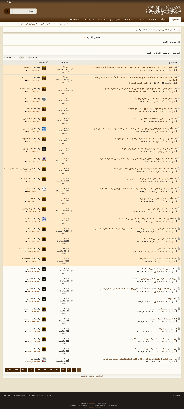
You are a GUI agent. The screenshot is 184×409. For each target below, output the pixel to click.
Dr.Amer (29, 108)
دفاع (162, 121)
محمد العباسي (157, 221)
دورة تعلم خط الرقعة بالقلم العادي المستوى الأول (155, 349)
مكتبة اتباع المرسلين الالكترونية (158, 239)
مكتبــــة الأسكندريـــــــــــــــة (163, 249)
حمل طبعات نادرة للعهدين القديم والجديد (153, 98)
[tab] (176, 53)
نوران (162, 262)
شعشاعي (160, 191)
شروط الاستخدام (19, 395)
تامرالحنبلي (28, 118)
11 (63, 370)
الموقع (163, 19)
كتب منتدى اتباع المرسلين (160, 208)
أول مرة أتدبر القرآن (168, 329)
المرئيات (141, 19)
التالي (9, 370)
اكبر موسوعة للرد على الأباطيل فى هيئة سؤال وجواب (148, 178)
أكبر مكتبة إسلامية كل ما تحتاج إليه (156, 198)
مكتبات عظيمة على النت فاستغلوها (156, 259)
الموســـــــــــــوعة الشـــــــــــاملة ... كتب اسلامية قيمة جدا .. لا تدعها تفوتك (143, 138)
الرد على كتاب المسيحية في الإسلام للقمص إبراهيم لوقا (147, 148)
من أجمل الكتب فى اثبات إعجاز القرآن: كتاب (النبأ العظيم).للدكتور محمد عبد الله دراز (139, 359)
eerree (143, 70)
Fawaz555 (28, 67)
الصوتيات (129, 19)
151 (31, 370)
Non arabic (75, 19)
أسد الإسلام (159, 101)
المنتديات (175, 19)
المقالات (152, 19)
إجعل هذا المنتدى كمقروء (92, 376)
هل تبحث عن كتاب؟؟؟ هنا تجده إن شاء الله (153, 118)
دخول (11, 2)
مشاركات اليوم (45, 24)
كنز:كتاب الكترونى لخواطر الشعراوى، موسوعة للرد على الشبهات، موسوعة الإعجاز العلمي (133, 67)
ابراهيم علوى (27, 208)
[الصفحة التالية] (20, 57)
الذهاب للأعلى (7, 395)
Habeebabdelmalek (138, 83)
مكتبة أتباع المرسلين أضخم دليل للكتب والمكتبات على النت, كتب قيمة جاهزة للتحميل (133, 229)
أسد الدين (159, 141)
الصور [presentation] (148, 53)
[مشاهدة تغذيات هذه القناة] (84, 37)
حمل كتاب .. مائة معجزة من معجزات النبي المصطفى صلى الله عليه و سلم (138, 88)
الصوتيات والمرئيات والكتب (157, 30)
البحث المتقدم (17, 24)
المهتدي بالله (158, 231)
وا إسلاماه (29, 219)
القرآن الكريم (115, 19)
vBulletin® (92, 403)
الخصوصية (31, 395)
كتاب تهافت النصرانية (167, 298)
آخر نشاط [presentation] (166, 53)
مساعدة (48, 395)
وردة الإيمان (28, 128)
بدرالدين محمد (26, 77)
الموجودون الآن (31, 24)
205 (16, 370)
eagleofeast (27, 138)
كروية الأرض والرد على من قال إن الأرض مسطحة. (155, 278)
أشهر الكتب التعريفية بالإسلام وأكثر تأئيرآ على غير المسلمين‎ (145, 219)
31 (51, 370)
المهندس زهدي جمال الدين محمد (18, 168)
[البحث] (7, 11)
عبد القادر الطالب (26, 178)
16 (57, 370)
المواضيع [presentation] (176, 53)
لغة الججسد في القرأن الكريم (164, 319)
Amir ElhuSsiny (26, 88)
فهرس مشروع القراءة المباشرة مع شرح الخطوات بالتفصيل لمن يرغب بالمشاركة (135, 188)
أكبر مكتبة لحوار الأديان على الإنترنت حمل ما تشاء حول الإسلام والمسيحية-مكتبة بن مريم (132, 128)
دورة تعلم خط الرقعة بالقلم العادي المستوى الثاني (154, 339)
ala (32, 198)
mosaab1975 (27, 259)
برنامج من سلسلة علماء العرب (163, 309)
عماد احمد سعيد (157, 251)
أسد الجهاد (159, 201)
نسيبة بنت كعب (157, 211)
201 (24, 370)
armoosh (143, 111)
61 (45, 370)
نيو (162, 161)
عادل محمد (159, 311)
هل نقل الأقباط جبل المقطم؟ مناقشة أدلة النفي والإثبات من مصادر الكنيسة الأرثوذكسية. (138, 288)
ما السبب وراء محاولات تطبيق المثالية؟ (159, 269)
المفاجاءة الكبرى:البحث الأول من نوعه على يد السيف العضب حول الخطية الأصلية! (136, 158)
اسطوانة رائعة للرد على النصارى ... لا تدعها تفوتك (150, 108)
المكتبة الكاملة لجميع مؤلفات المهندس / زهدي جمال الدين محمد (142, 168)
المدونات (102, 19)
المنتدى (172, 30)
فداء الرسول (28, 148)
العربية (177, 395)
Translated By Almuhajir (92, 408)
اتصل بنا (40, 395)
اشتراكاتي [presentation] (157, 53)
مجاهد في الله (158, 131)
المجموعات (89, 19)
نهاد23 (30, 229)
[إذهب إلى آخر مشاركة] (26, 70)
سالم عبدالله (158, 171)
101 (38, 370)
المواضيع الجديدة (61, 24)
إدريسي (160, 151)
